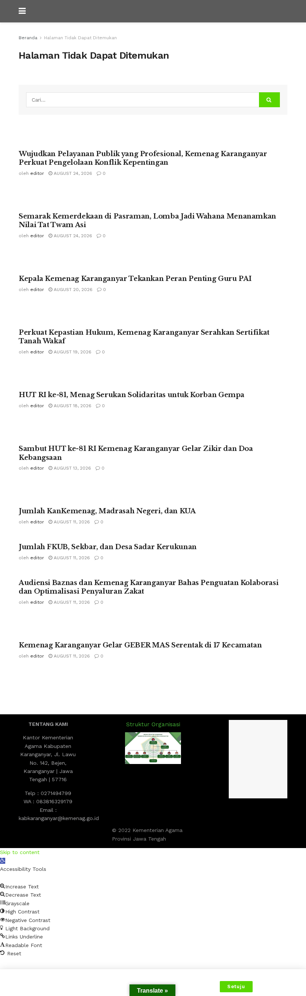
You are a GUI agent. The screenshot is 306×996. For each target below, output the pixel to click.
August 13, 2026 (71, 468)
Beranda (28, 37)
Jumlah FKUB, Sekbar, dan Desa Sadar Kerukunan (108, 547)
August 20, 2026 (72, 289)
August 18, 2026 (71, 405)
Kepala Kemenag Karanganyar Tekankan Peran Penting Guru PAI (135, 279)
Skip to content (20, 852)
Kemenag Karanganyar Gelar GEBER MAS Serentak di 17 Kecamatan (140, 645)
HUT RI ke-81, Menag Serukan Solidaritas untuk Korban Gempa (131, 395)
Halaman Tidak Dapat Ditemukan (80, 37)
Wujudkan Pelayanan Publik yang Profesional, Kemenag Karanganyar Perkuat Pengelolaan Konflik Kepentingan (143, 158)
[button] (2, 861)
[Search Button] (269, 99)
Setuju (236, 986)
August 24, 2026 (72, 173)
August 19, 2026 (71, 352)
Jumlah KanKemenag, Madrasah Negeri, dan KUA (107, 511)
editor (37, 173)
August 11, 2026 (71, 522)
